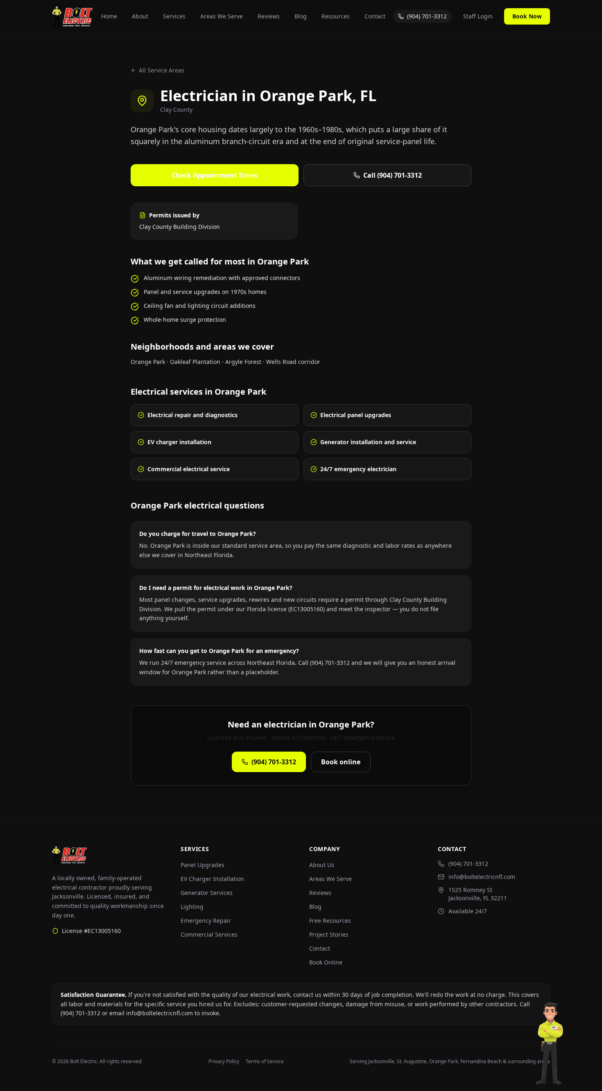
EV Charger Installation (212, 879)
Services (174, 16)
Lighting (192, 906)
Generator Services (207, 893)
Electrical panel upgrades (355, 415)
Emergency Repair (206, 920)
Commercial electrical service (188, 469)
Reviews (269, 16)
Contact (374, 16)
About (140, 16)
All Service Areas (161, 70)
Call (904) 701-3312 (392, 175)
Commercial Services (209, 934)
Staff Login (478, 16)
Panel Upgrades (202, 865)
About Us (321, 865)
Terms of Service (265, 1061)
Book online (340, 761)
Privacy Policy (223, 1061)
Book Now (527, 16)
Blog (300, 16)
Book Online (325, 962)
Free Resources (330, 920)
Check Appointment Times (215, 175)
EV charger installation (179, 442)
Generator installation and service (368, 442)
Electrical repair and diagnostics (192, 415)
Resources (335, 16)
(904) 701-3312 (427, 16)
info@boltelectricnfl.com (481, 877)
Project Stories (329, 934)
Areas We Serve (221, 16)
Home (109, 16)
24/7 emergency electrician (358, 469)
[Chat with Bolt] (550, 1046)
